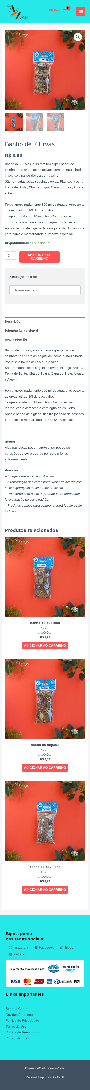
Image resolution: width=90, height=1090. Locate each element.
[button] (78, 37)
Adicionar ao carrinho (39, 257)
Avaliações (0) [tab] (16, 339)
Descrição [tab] (13, 321)
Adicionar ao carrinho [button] (45, 645)
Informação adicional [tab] (21, 330)
